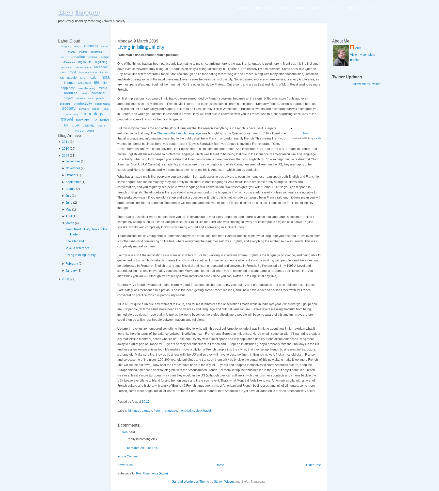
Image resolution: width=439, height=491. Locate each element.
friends (104, 72)
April (69, 216)
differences (68, 62)
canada (91, 46)
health (93, 77)
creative (93, 56)
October (71, 175)
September (73, 182)
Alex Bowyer (79, 13)
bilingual (134, 410)
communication (73, 56)
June (69, 202)
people (100, 98)
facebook (101, 67)
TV (95, 120)
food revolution (88, 72)
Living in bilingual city (81, 255)
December (73, 161)
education (67, 67)
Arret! (306, 133)
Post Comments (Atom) (152, 473)
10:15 (146, 401)
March (70, 223)
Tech (328, 8)
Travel (314, 8)
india (105, 77)
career (104, 46)
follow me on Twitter (366, 84)
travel (66, 119)
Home (220, 465)
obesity (80, 98)
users (101, 125)
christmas (96, 51)
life (96, 82)
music (85, 93)
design (105, 56)
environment (83, 67)
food (73, 72)
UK (66, 125)
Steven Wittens (224, 481)
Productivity (262, 8)
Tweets (373, 8)
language (170, 410)
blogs (77, 46)
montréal (71, 93)
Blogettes (355, 8)
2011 (65, 142)
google (72, 77)
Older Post (313, 465)
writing (90, 130)
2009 (65, 155)
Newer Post (125, 465)
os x (90, 98)
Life (340, 8)
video (79, 130)
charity (71, 51)
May (68, 209)
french (158, 410)
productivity (83, 103)
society (69, 108)
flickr (64, 72)
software (84, 108)
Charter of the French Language (179, 133)
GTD (82, 77)
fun (62, 77)
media (103, 88)
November (73, 168)
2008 (65, 279)
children (83, 51)
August (70, 189)
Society (299, 8)
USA (76, 125)
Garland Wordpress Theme (190, 481)
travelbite (83, 120)
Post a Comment (128, 456)
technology (92, 113)
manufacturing (87, 88)
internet (69, 83)
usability (88, 125)
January (71, 270)
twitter (104, 120)
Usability (282, 8)
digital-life (85, 62)
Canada (242, 8)
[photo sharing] (291, 128)
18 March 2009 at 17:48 (143, 448)
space (95, 108)
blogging (66, 46)
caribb (317, 138)
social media (102, 103)
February (72, 263)
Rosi (125, 432)
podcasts (65, 103)
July (68, 196)
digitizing (101, 62)
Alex (358, 48)
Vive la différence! (78, 248)
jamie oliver (84, 82)
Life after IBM (75, 241)
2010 (65, 148)
